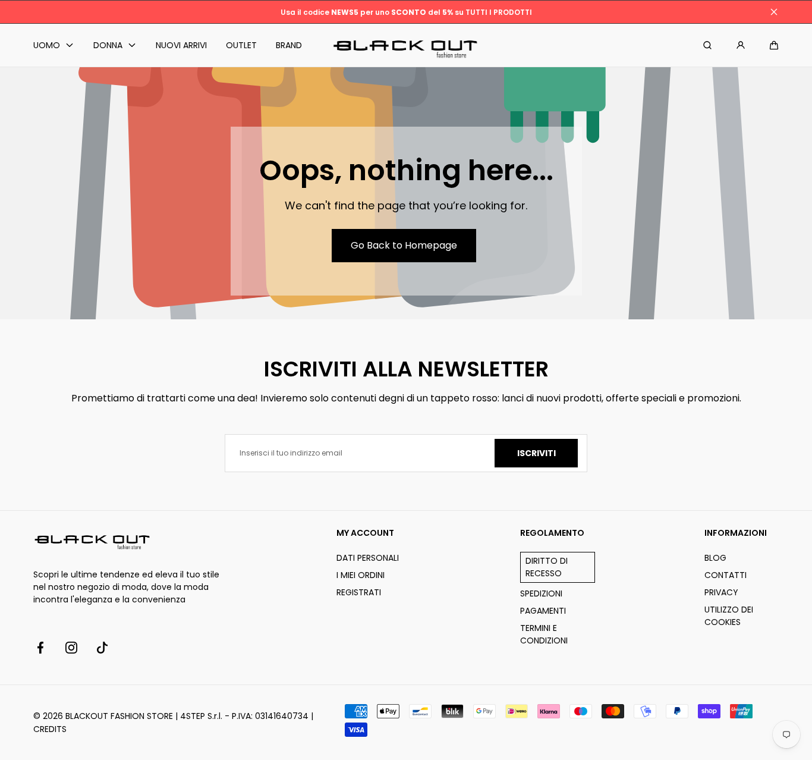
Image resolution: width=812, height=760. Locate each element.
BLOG (715, 558)
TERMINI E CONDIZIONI (544, 634)
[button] (774, 45)
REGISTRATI (358, 592)
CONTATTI (725, 575)
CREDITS (50, 729)
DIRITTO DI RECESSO (546, 567)
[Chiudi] (774, 12)
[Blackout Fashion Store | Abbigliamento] (406, 45)
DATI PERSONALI (367, 558)
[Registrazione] (740, 45)
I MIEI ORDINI (360, 575)
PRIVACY (721, 592)
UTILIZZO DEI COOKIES (728, 616)
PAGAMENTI (543, 611)
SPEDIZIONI (541, 593)
